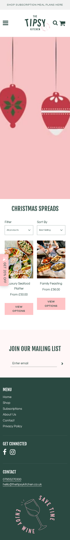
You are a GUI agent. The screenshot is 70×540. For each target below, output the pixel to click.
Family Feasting (51, 283)
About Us (9, 414)
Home (7, 397)
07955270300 (12, 479)
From (19, 294)
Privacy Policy (12, 426)
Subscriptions (12, 408)
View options (19, 309)
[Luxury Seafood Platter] (19, 259)
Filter (8, 222)
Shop (6, 403)
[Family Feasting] (51, 259)
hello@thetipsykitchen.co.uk (22, 484)
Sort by (42, 222)
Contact (9, 420)
